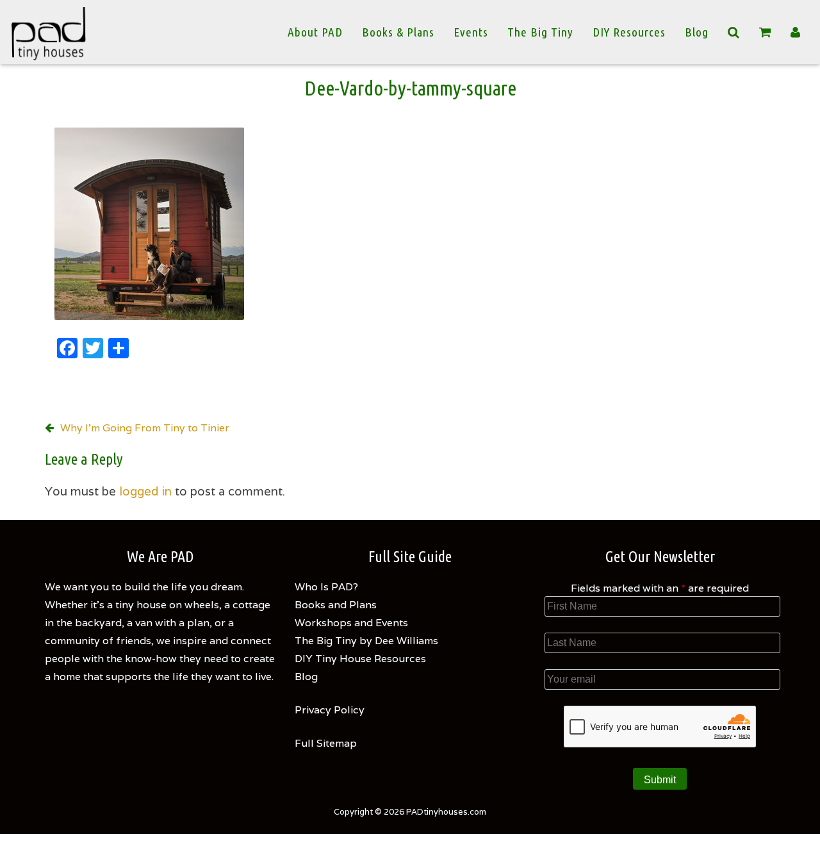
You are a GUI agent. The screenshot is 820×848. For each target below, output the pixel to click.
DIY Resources (629, 32)
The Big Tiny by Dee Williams (366, 640)
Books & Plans (398, 32)
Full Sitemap (326, 743)
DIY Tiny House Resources (360, 658)
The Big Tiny (540, 32)
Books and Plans (336, 604)
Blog (697, 32)
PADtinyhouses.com (446, 811)
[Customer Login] (795, 32)
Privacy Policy (330, 710)
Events (471, 32)
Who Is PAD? (326, 587)
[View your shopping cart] (765, 32)
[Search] (734, 32)
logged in (145, 491)
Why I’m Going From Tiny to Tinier (144, 428)
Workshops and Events (351, 622)
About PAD (315, 32)
